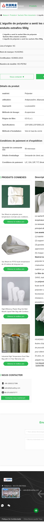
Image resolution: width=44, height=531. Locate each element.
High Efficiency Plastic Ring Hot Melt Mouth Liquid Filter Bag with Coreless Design (15, 311)
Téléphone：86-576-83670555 (14, 486)
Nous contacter (16, 77)
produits (13, 15)
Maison (20, 6)
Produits (33, 6)
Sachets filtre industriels (26, 15)
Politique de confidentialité (11, 519)
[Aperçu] (9, 6)
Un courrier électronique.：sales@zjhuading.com (21, 490)
